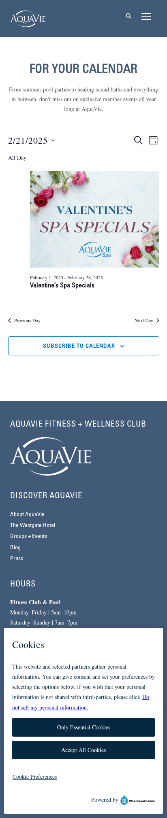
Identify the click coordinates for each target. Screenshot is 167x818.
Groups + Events (28, 536)
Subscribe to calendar (79, 346)
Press (16, 559)
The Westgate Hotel (32, 526)
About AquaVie (27, 515)
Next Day (144, 320)
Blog (15, 548)
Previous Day (27, 320)
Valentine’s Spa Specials (62, 286)
